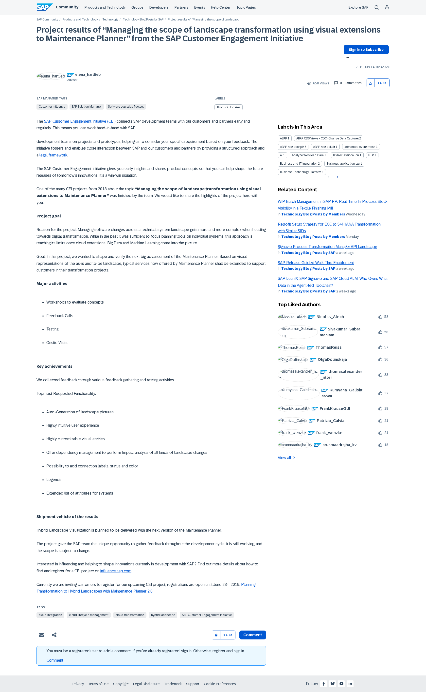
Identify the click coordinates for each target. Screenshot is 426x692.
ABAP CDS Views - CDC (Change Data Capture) (327, 138)
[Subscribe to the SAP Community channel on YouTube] (341, 684)
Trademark (173, 684)
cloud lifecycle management (88, 615)
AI (281, 155)
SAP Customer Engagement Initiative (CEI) (80, 121)
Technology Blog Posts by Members (313, 214)
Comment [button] (252, 635)
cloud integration (50, 615)
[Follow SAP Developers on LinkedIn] (350, 684)
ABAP (283, 138)
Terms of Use (98, 684)
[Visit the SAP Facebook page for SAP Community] (324, 684)
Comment (55, 660)
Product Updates (228, 107)
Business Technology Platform (300, 172)
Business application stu (343, 163)
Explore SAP (359, 7)
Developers (159, 7)
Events (199, 7)
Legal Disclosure (146, 684)
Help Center (221, 7)
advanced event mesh (359, 147)
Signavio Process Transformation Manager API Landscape (327, 247)
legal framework (53, 155)
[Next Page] (337, 177)
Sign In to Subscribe (366, 50)
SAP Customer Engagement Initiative (207, 615)
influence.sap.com (115, 571)
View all (284, 458)
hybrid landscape (163, 615)
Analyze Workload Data (308, 155)
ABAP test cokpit (324, 147)
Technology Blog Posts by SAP (143, 19)
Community (67, 7)
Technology (110, 19)
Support (192, 684)
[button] (370, 83)
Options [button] (346, 58)
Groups (137, 7)
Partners (181, 7)
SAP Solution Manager (87, 106)
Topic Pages (246, 7)
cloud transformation (129, 615)
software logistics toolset (126, 106)
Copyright (121, 684)
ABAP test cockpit (292, 147)
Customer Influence (52, 106)
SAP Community (47, 19)
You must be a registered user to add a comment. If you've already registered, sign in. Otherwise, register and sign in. (146, 651)
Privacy (78, 684)
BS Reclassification (346, 155)
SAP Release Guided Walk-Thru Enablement (316, 263)
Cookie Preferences (220, 684)
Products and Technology (105, 7)
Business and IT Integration (298, 163)
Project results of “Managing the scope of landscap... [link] (203, 19)
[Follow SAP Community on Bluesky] (333, 684)
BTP (371, 155)
